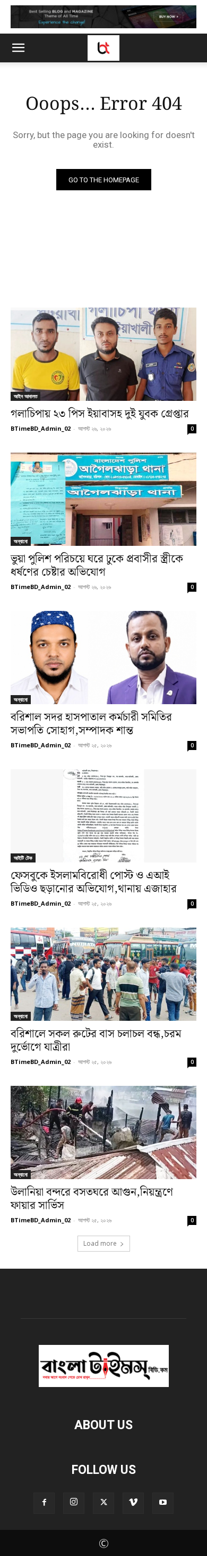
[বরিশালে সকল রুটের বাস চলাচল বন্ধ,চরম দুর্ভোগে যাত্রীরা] (103, 974)
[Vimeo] (133, 1503)
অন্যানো (21, 541)
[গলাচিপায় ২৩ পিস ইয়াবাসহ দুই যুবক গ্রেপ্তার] (103, 354)
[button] (18, 48)
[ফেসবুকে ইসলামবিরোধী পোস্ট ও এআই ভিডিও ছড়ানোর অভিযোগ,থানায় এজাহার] (103, 815)
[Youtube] (163, 1503)
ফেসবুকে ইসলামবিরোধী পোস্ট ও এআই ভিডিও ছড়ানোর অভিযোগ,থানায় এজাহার (94, 882)
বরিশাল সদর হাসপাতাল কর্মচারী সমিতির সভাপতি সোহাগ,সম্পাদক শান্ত (91, 724)
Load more (100, 1243)
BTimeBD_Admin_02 (41, 428)
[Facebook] (44, 1503)
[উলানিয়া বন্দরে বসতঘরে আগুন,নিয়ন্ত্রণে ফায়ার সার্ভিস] (103, 1132)
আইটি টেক (23, 857)
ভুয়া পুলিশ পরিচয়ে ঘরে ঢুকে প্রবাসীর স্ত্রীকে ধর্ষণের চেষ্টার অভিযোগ (97, 566)
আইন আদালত (25, 396)
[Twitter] (103, 1503)
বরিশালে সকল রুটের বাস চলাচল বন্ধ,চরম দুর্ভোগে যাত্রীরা (96, 1041)
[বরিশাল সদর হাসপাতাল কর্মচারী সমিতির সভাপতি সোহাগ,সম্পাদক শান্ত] (103, 657)
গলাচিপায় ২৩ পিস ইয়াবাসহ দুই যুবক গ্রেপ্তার (100, 414)
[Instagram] (73, 1503)
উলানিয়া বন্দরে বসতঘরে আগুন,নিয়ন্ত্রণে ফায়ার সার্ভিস (92, 1199)
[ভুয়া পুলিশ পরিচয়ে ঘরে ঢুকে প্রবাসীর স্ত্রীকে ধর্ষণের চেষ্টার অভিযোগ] (103, 499)
